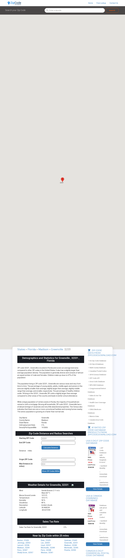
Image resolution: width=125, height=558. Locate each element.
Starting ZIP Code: (26, 438)
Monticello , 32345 (71, 548)
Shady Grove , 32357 (25, 552)
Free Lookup (101, 3)
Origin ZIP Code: (26, 459)
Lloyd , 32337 (46, 545)
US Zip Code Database (97, 361)
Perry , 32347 (22, 550)
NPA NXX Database (96, 385)
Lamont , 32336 (23, 545)
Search (112, 10)
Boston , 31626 (23, 540)
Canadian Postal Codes (97, 371)
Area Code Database (96, 381)
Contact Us (114, 3)
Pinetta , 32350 (70, 550)
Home (90, 3)
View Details (97, 489)
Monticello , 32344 (48, 548)
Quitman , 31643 (70, 540)
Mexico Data (93, 416)
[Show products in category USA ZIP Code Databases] (92, 451)
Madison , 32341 (23, 548)
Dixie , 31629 (46, 540)
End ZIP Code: (25, 443)
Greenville (57, 349)
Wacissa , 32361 (47, 552)
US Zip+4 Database (96, 364)
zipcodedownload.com (102, 434)
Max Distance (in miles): (26, 465)
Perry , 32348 (46, 550)
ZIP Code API (94, 378)
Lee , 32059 (45, 543)
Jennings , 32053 (23, 543)
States (21, 349)
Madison (43, 349)
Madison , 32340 (70, 545)
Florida (32, 349)
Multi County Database (97, 368)
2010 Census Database (97, 375)
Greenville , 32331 (71, 543)
